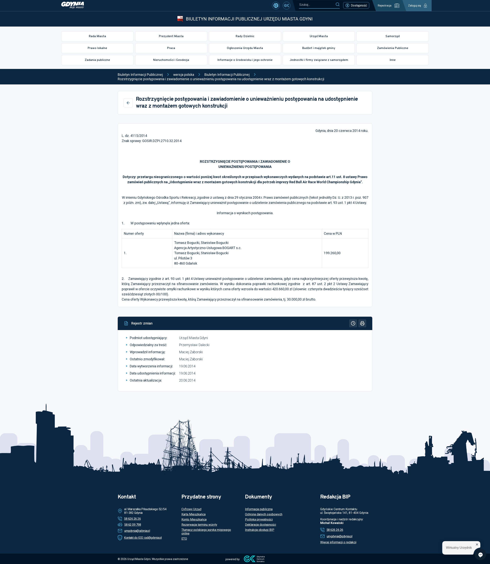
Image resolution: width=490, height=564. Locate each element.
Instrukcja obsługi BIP (259, 530)
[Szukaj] (337, 4)
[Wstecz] (128, 102)
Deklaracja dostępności (260, 524)
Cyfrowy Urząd (191, 509)
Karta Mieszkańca (193, 514)
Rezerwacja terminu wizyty (199, 524)
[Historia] (353, 323)
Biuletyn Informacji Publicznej (140, 75)
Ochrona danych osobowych (263, 514)
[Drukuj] (362, 323)
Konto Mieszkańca (194, 519)
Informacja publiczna (259, 509)
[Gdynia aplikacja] (286, 5)
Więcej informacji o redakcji (338, 542)
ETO (184, 538)
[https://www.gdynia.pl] (72, 5)
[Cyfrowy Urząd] (276, 5)
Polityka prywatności (259, 519)
